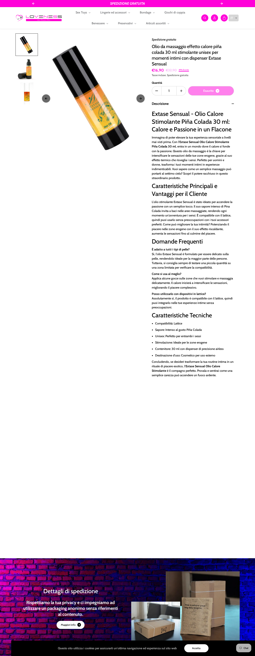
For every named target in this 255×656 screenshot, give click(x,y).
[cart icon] (224, 17)
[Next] (140, 98)
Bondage (146, 12)
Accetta (196, 648)
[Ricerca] (204, 17)
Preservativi (125, 23)
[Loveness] (38, 18)
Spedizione (173, 75)
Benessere (98, 23)
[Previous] (46, 98)
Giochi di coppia (174, 12)
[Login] (214, 17)
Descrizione (160, 103)
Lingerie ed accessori (113, 12)
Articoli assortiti (156, 23)
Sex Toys (82, 12)
